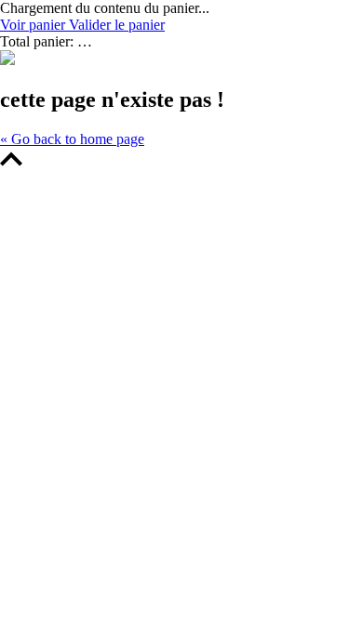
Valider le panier (117, 25)
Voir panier (34, 25)
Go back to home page (72, 139)
